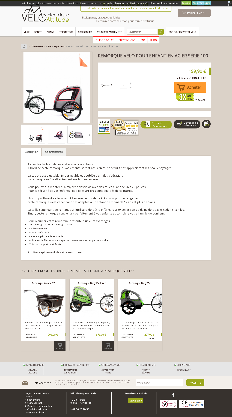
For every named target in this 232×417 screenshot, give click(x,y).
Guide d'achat (105, 40)
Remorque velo (56, 46)
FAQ (142, 40)
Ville (27, 31)
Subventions (127, 40)
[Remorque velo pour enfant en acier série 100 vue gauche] (57, 142)
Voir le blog (136, 400)
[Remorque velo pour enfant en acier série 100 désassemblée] (76, 142)
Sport (38, 31)
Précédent (25, 135)
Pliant (50, 31)
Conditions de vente (38, 409)
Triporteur (66, 31)
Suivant (89, 135)
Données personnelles (39, 406)
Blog (153, 40)
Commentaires (54, 152)
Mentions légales (36, 412)
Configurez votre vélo (182, 31)
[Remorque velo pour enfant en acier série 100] (37, 142)
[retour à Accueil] (24, 46)
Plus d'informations (201, 3)
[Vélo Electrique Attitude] (45, 14)
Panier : (196, 13)
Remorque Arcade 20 (43, 283)
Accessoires (85, 31)
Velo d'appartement (109, 31)
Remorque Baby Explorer (92, 283)
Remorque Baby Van (140, 283)
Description (31, 152)
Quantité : (107, 85)
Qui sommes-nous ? (38, 393)
